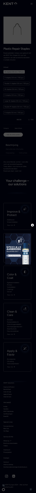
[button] (3, 489)
